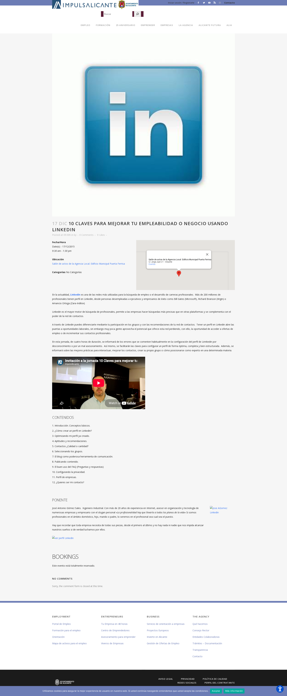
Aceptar (216, 691)
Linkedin (75, 294)
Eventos (152, 264)
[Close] (207, 254)
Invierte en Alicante (157, 636)
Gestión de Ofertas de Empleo (163, 643)
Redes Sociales (187, 682)
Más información (234, 691)
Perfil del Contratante (220, 682)
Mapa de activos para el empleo (69, 643)
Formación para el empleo (66, 630)
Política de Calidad (215, 678)
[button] (280, 689)
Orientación (58, 636)
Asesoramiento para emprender (118, 636)
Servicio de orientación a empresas (166, 623)
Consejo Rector (200, 630)
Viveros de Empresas (112, 643)
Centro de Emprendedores (115, 630)
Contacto (229, 2)
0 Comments (86, 234)
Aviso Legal (165, 678)
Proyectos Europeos (158, 630)
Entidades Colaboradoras (206, 636)
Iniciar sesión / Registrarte (181, 2)
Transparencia (200, 649)
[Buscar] (137, 14)
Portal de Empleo (61, 623)
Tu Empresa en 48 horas (114, 623)
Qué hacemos (200, 623)
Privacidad (188, 678)
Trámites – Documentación (207, 643)
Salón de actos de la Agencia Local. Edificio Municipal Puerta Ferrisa (88, 263)
